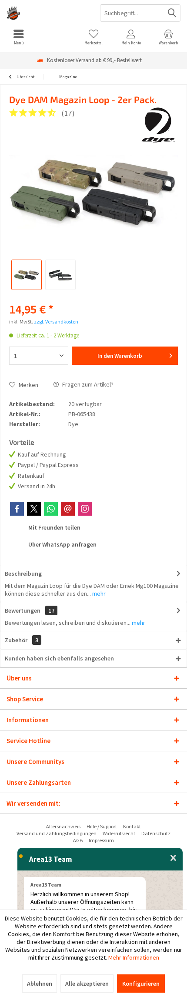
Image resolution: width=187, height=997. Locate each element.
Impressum (101, 840)
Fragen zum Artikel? (87, 384)
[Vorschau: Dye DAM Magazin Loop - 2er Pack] (60, 275)
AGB (78, 840)
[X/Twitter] (34, 509)
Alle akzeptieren (87, 983)
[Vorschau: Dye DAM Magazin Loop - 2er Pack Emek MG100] (26, 275)
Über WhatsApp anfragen (62, 544)
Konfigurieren (141, 983)
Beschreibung (23, 573)
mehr (98, 593)
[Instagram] (85, 509)
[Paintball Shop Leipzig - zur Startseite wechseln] (47, 13)
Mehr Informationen (133, 957)
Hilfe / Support (102, 826)
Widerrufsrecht (119, 833)
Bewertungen (22, 610)
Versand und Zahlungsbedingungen (57, 833)
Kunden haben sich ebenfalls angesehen (59, 658)
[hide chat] (173, 858)
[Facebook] (17, 509)
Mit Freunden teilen (53, 527)
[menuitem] (18, 37)
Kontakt (132, 826)
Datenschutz (155, 833)
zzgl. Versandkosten (56, 321)
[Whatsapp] (51, 509)
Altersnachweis (63, 826)
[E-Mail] (68, 509)
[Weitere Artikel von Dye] (158, 125)
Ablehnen (39, 983)
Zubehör (21, 640)
